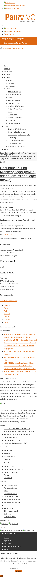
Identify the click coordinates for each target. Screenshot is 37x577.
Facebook (7, 305)
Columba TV (8, 478)
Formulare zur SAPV (15, 103)
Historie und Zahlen (14, 100)
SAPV (10, 97)
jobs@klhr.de (8, 234)
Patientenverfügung (14, 94)
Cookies (6, 538)
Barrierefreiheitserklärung (12, 546)
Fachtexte (11, 83)
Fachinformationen (14, 123)
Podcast (6, 475)
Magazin (21, 39)
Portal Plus (7, 89)
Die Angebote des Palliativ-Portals (15, 43)
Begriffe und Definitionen (16, 106)
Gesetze (6, 126)
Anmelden (18, 571)
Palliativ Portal (9, 466)
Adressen (7, 69)
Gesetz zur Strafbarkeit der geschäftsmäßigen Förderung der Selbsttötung (19, 135)
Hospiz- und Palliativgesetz (17, 129)
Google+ (7, 317)
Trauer (10, 112)
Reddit (6, 311)
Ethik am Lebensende (15, 117)
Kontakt (6, 149)
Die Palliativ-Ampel (14, 92)
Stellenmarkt (8, 71)
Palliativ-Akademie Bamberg (13, 469)
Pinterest (7, 314)
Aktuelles (7, 74)
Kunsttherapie (12, 115)
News (9, 80)
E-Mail (6, 322)
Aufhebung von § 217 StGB (17, 146)
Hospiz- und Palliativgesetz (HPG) (15, 443)
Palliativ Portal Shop (11, 472)
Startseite (7, 66)
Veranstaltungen (9, 86)
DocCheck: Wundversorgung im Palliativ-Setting (20, 369)
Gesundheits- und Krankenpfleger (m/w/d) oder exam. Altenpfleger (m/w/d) (18, 174)
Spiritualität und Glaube (15, 109)
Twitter (6, 308)
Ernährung (11, 120)
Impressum (7, 541)
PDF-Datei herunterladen (8, 301)
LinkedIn (7, 319)
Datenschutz (8, 543)
